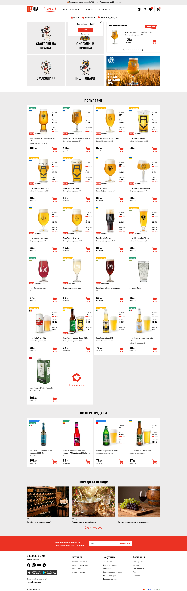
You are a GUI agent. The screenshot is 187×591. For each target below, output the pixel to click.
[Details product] (114, 37)
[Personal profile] (139, 9)
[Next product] (143, 50)
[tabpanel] (133, 37)
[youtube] (39, 565)
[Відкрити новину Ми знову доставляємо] (133, 85)
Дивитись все (93, 527)
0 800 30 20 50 (92, 9)
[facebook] (28, 565)
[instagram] (34, 565)
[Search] (145, 9)
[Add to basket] (154, 41)
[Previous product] (124, 50)
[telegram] (44, 565)
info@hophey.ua (34, 582)
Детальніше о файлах (134, 588)
